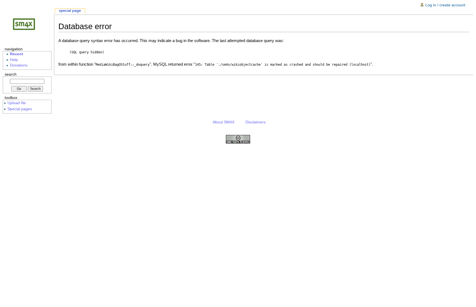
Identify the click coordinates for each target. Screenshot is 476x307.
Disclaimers (255, 122)
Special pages (19, 109)
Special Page (70, 11)
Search (11, 74)
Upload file (16, 103)
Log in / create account (445, 5)
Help (14, 60)
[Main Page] (28, 24)
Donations (19, 65)
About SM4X (223, 122)
